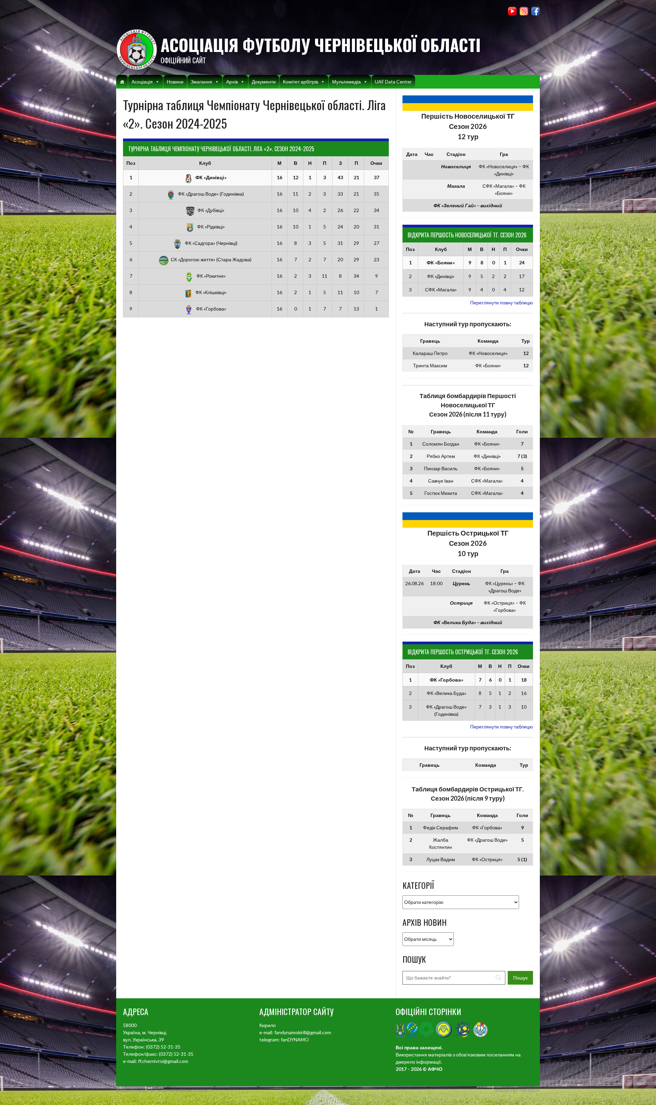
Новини (175, 81)
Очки (376, 163)
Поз (130, 163)
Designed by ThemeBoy (517, 1090)
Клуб (205, 163)
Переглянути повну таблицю (501, 302)
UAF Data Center (393, 81)
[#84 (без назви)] (122, 82)
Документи (264, 81)
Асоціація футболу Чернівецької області (320, 44)
